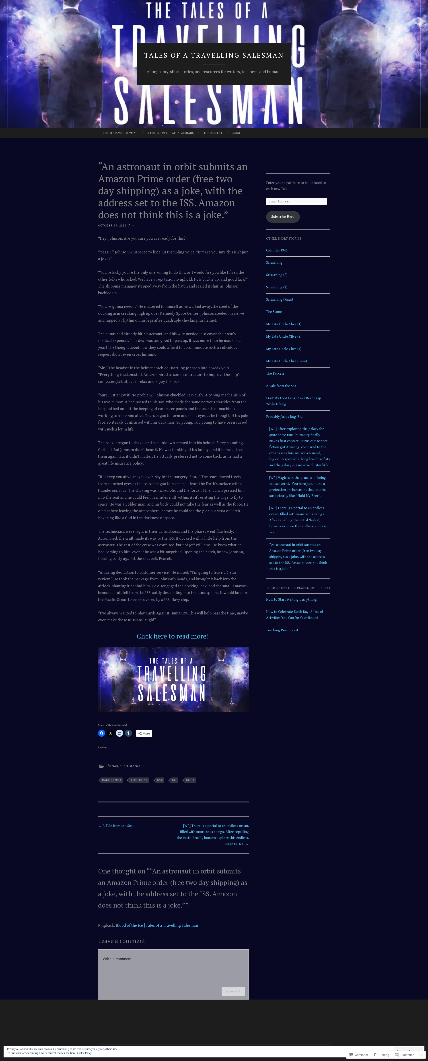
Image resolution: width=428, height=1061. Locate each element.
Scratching (274, 263)
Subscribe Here (282, 217)
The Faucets (275, 373)
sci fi (190, 780)
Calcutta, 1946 (277, 250)
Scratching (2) (276, 275)
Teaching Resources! (282, 630)
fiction (112, 766)
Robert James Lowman (120, 133)
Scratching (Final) (279, 300)
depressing (139, 780)
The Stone (274, 312)
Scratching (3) (276, 287)
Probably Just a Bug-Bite (284, 417)
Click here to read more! (173, 636)
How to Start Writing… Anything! (291, 600)
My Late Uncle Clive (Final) (286, 361)
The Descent (213, 133)
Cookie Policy (84, 1053)
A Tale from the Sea (115, 826)
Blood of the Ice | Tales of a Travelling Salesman (157, 925)
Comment (233, 991)
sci (174, 780)
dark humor (111, 780)
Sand (236, 133)
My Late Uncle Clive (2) (283, 337)
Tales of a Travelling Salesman (214, 55)
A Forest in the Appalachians (170, 133)
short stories (130, 766)
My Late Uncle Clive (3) (283, 349)
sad (160, 780)
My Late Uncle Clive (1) (283, 324)
